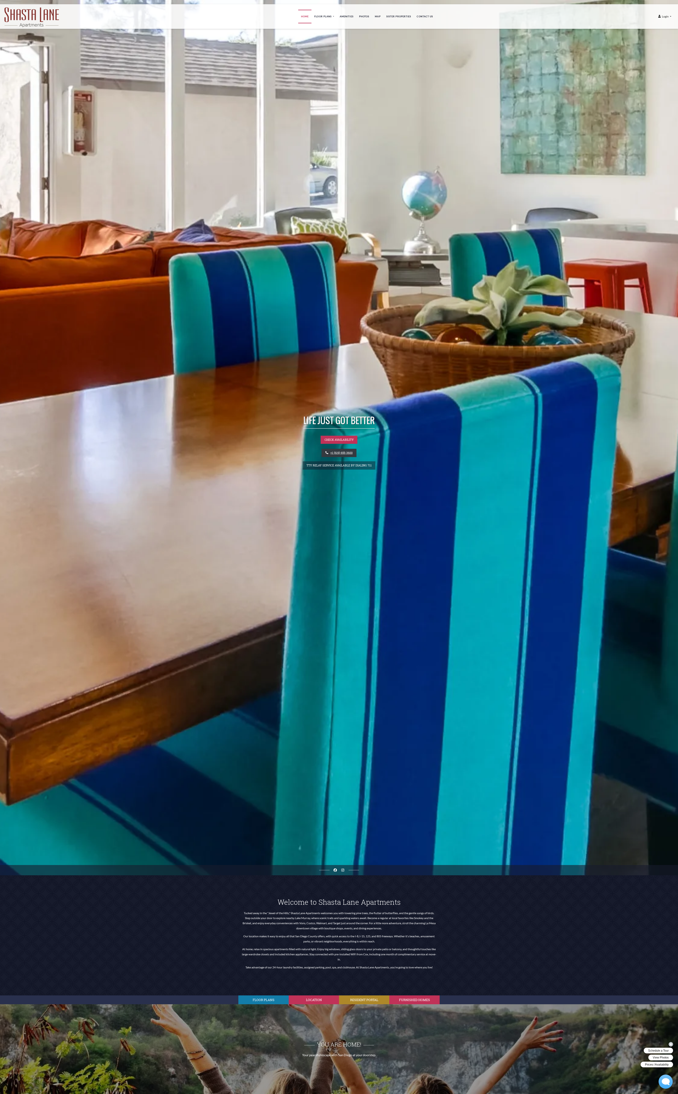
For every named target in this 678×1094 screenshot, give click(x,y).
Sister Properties (398, 12)
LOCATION (314, 1000)
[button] (664, 12)
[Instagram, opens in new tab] (342, 870)
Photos (364, 12)
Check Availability (339, 440)
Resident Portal (364, 1000)
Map (377, 12)
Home (305, 12)
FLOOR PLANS (263, 1000)
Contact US (425, 12)
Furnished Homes (414, 1000)
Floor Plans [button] (323, 12)
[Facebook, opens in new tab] (335, 870)
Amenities (346, 12)
